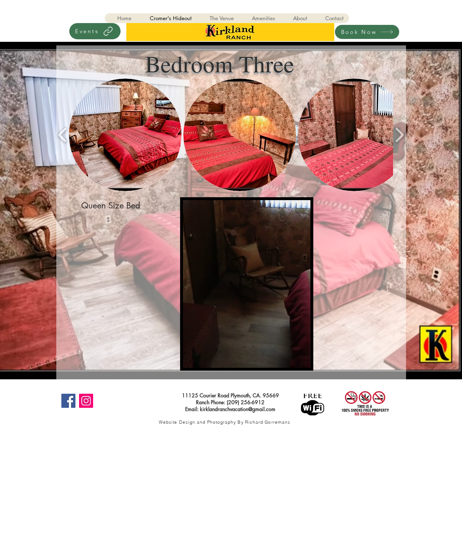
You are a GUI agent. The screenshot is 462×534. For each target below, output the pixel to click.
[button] (125, 135)
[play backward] (63, 134)
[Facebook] (68, 401)
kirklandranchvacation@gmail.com (237, 409)
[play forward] (399, 134)
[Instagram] (86, 401)
